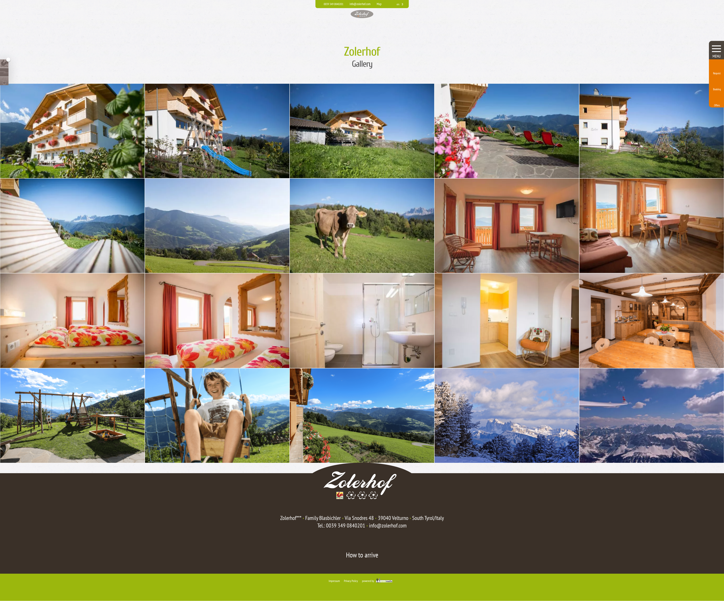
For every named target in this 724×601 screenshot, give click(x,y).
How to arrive (362, 554)
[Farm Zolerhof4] (651, 177)
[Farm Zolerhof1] (217, 177)
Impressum (334, 581)
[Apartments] (507, 271)
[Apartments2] (72, 366)
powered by (368, 581)
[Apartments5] (507, 366)
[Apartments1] (651, 271)
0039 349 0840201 (345, 525)
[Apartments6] (651, 366)
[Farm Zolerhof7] (362, 271)
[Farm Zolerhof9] (217, 461)
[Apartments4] (362, 366)
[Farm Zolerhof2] (362, 177)
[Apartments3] (217, 366)
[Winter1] (651, 461)
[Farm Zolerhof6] (217, 271)
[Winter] (507, 461)
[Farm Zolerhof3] (507, 177)
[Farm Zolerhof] (72, 177)
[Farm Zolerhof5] (72, 271)
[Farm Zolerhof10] (362, 461)
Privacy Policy (351, 581)
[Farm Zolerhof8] (72, 461)
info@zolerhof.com (388, 525)
